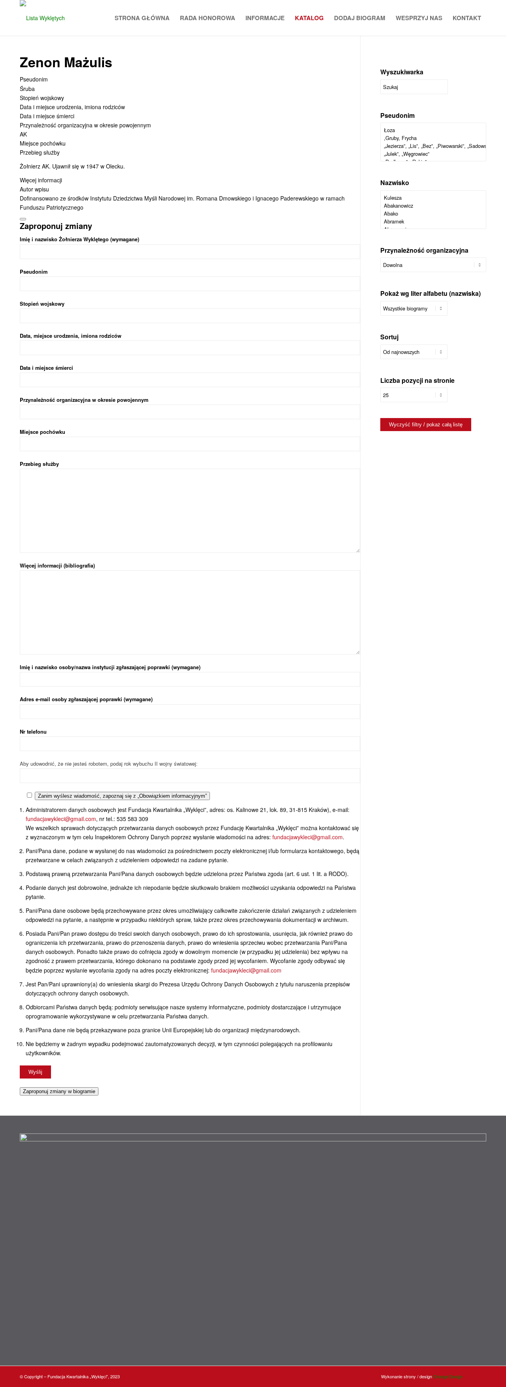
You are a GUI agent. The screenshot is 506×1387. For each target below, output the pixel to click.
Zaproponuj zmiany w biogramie (59, 1091)
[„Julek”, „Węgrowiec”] (433, 154)
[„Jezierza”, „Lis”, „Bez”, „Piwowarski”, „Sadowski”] (433, 146)
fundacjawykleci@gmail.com (61, 819)
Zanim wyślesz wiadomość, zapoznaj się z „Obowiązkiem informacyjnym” (122, 796)
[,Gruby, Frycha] (433, 138)
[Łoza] (433, 130)
